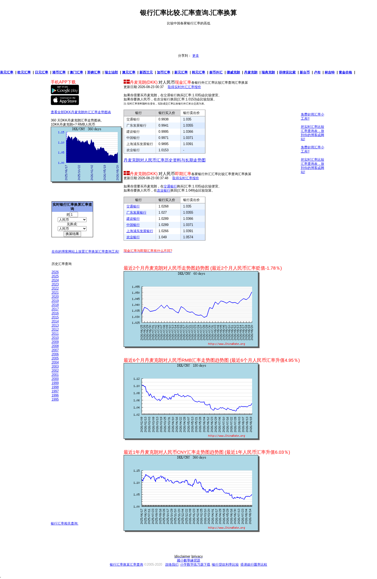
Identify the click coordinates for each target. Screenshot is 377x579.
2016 (55, 313)
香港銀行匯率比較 (254, 564)
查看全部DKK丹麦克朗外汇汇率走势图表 (81, 112)
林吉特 (330, 72)
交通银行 (170, 95)
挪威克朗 (233, 72)
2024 (55, 280)
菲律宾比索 (287, 72)
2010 (55, 338)
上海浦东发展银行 (139, 144)
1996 (55, 395)
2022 (55, 288)
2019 (55, 301)
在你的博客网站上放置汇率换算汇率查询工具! (85, 251)
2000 (55, 379)
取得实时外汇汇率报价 (184, 87)
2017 (55, 309)
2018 (55, 305)
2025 (55, 276)
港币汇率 (59, 72)
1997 (55, 391)
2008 (55, 346)
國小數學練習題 (188, 560)
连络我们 (171, 564)
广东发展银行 (136, 125)
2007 (55, 350)
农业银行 (163, 99)
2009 (55, 342)
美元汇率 (6, 72)
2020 (55, 297)
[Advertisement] (188, 37)
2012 (55, 329)
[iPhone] (65, 104)
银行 (138, 113)
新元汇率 (181, 72)
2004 (55, 362)
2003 (55, 366)
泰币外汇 (216, 72)
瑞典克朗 (268, 72)
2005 (55, 358)
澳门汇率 (76, 72)
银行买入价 (166, 113)
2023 (55, 284)
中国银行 (133, 138)
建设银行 (133, 132)
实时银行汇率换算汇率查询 (72, 206)
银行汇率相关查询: (64, 523)
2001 (55, 375)
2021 (55, 293)
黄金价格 (345, 72)
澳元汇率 (128, 72)
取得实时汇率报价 (185, 178)
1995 (55, 399)
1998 (55, 387)
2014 (55, 321)
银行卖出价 (191, 113)
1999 (55, 383)
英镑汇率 (94, 72)
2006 (55, 354)
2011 (55, 334)
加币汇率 (163, 72)
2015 (55, 317)
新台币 (305, 72)
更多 (195, 56)
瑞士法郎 (111, 72)
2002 (55, 371)
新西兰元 (146, 72)
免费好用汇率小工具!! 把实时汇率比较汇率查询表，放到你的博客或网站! (312, 126)
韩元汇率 (198, 72)
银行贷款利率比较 (225, 564)
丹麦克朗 (250, 72)
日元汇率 (41, 72)
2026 (55, 272)
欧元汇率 (24, 72)
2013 (55, 325)
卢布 (317, 72)
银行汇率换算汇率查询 (126, 564)
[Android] (65, 93)
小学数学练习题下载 (195, 564)
